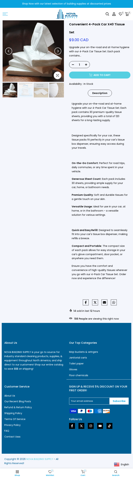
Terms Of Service (14, 419)
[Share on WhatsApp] (114, 302)
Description (99, 93)
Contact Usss (12, 436)
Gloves (73, 369)
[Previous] (8, 51)
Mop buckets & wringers (83, 352)
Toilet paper (76, 363)
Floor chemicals (78, 375)
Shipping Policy (13, 413)
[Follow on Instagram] (91, 426)
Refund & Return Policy (18, 407)
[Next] (57, 51)
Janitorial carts (78, 357)
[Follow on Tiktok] (109, 426)
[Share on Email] (104, 302)
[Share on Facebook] (86, 302)
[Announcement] (66, 4)
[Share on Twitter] (95, 302)
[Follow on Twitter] (81, 426)
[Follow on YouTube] (100, 426)
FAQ (6, 430)
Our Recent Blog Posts (17, 401)
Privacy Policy (12, 425)
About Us (9, 395)
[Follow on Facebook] (72, 426)
